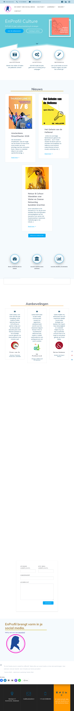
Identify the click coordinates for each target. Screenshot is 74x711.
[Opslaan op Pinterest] (72, 356)
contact (17, 11)
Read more (14, 157)
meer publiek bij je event (14, 267)
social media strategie (59, 266)
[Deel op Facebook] (72, 351)
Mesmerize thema (63, 703)
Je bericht (24, 582)
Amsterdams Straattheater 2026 (20, 134)
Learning (50, 7)
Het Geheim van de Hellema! (53, 130)
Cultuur (40, 7)
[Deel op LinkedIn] (72, 360)
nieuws (60, 7)
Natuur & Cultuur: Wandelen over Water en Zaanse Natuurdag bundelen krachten (36, 199)
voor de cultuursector (14, 31)
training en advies (34, 31)
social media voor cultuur (37, 267)
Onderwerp (25, 575)
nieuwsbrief (21, 632)
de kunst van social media (24, 7)
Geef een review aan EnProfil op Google (37, 545)
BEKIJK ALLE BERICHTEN (36, 235)
